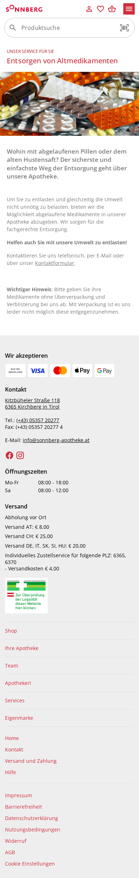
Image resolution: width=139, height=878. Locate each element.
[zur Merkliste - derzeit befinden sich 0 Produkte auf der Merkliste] (100, 9)
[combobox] (67, 30)
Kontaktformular (54, 263)
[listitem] (69, 630)
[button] (124, 28)
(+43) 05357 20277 (37, 420)
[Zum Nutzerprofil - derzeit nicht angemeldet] (89, 9)
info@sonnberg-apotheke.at (56, 440)
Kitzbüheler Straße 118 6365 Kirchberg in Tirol (32, 403)
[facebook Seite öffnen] (9, 455)
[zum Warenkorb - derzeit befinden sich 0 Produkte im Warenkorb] (112, 9)
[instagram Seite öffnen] (20, 455)
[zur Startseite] (43, 8)
